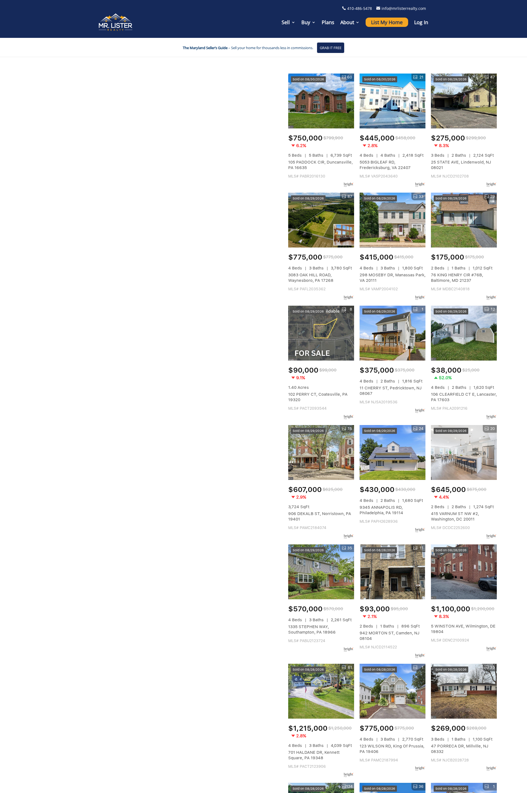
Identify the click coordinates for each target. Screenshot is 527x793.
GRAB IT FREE (330, 47)
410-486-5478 (359, 8)
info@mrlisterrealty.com (404, 8)
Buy (305, 22)
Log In (421, 22)
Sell (286, 22)
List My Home (387, 22)
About (347, 22)
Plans (328, 22)
